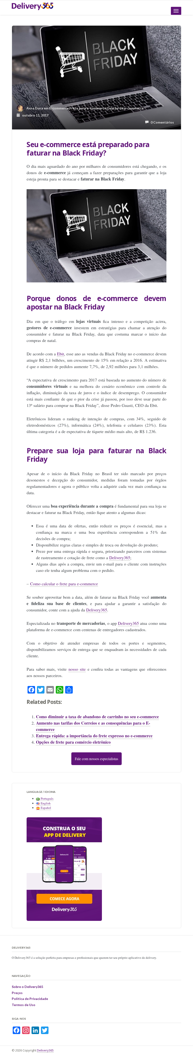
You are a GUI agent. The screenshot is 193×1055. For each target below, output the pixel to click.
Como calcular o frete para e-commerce (64, 583)
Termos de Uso (23, 1005)
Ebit (60, 354)
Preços (17, 993)
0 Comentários (161, 122)
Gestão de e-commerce (125, 108)
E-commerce (59, 108)
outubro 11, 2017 (34, 115)
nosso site (77, 669)
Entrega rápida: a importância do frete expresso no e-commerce (94, 736)
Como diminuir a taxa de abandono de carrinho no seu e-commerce (97, 717)
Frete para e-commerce (87, 108)
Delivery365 (119, 557)
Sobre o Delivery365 (27, 987)
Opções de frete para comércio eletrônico (73, 742)
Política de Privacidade (30, 999)
